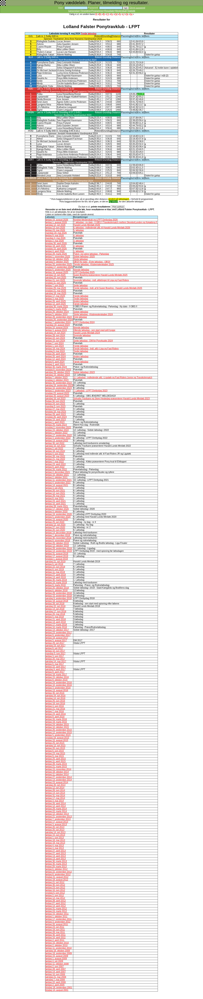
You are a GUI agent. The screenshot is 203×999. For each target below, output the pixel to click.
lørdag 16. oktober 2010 (57, 943)
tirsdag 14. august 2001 (56, 990)
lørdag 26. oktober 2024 (57, 312)
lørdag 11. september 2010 (58, 948)
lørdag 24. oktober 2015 (57, 724)
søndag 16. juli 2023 (55, 398)
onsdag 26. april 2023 (56, 417)
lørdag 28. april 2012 (55, 901)
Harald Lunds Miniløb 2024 (86, 333)
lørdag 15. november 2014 (58, 769)
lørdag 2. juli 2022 (54, 448)
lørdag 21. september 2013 (58, 816)
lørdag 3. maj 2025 (54, 298)
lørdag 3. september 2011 (57, 922)
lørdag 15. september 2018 (58, 596)
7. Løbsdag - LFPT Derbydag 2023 (90, 390)
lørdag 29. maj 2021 (55, 496)
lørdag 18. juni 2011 (55, 929)
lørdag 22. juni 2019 (55, 567)
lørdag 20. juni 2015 (55, 748)
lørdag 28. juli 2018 (54, 603)
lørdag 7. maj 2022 (54, 461)
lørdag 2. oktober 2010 (56, 945)
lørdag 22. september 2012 (58, 872)
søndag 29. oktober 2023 (57, 372)
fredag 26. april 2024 (55, 354)
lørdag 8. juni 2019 (54, 569)
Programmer (97, 11)
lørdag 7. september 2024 (58, 322)
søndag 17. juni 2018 (55, 611)
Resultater (109, 11)
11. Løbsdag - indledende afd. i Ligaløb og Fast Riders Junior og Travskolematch (112, 377)
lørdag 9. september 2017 (58, 635)
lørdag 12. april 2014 (55, 806)
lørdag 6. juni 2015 (54, 751)
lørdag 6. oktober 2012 (56, 869)
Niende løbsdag (81, 269)
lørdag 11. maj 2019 (55, 572)
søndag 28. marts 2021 (56, 506)
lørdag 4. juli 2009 (54, 961)
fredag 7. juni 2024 (54, 343)
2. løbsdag (78, 246)
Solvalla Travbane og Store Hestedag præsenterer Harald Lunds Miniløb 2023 (111, 398)
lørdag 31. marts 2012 (56, 908)
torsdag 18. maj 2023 (55, 411)
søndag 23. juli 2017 (55, 645)
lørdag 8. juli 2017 (54, 648)
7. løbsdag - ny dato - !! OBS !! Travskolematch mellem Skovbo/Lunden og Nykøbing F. (115, 222)
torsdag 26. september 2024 (59, 319)
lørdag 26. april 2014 (55, 803)
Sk (127, 14)
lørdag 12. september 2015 (58, 732)
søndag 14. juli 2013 (55, 832)
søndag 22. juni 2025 (55, 277)
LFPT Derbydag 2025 (84, 272)
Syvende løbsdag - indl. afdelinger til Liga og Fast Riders (101, 280)
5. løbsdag (78, 230)
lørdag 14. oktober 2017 (57, 630)
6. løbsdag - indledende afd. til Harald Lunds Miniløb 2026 (101, 227)
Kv (112, 14)
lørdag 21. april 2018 (55, 619)
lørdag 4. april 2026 (54, 251)
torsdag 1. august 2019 (56, 559)
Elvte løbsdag (80, 317)
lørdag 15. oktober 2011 (57, 914)
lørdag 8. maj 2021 (54, 498)
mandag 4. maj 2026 (55, 238)
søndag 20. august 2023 (57, 396)
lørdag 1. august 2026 (56, 222)
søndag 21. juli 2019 (55, 561)
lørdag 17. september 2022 (58, 435)
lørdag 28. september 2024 (58, 317)
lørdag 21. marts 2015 (56, 766)
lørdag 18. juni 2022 (55, 451)
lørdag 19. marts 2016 (56, 722)
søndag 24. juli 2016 (55, 695)
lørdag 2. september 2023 (58, 390)
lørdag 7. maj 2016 (54, 711)
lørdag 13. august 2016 (56, 690)
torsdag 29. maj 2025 (55, 288)
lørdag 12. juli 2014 (54, 787)
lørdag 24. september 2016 (58, 682)
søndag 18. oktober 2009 (57, 950)
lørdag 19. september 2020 (58, 514)
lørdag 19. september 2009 (58, 953)
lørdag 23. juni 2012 (55, 887)
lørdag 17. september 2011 (58, 919)
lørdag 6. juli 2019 (54, 564)
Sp (131, 14)
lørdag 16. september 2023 (58, 388)
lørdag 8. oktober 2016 (56, 680)
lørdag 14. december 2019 (58, 532)
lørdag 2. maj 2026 (54, 241)
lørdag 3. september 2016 (58, 688)
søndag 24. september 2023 (59, 385)
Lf (123, 14)
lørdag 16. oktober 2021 (57, 475)
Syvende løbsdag (82, 335)
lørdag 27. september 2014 (58, 777)
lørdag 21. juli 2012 (54, 882)
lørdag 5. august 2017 (56, 640)
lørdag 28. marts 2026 (56, 254)
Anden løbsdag (80, 301)
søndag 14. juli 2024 (55, 333)
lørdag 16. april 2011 (55, 937)
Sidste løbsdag (80, 312)
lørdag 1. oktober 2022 (56, 432)
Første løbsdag (80, 304)
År (120, 14)
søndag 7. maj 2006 (55, 979)
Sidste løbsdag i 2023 (84, 372)
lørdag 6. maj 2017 (54, 664)
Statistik (131, 11)
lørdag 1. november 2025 (57, 256)
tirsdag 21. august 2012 (56, 877)
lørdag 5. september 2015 (58, 735)
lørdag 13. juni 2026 (55, 227)
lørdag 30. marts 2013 (56, 861)
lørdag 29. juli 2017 (54, 643)
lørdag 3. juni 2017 (54, 656)
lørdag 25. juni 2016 (55, 701)
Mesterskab (121, 11)
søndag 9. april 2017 (55, 669)
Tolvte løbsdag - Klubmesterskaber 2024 (93, 314)
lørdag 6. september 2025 (58, 269)
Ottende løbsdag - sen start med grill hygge (94, 330)
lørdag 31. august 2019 (56, 553)
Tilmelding (85, 11)
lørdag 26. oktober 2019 (57, 543)
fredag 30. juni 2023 (55, 401)
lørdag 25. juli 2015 (54, 743)
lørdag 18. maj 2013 (55, 840)
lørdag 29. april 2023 (55, 414)
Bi (104, 14)
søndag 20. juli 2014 (55, 785)
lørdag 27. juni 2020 (55, 527)
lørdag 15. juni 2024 (55, 340)
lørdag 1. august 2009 (56, 958)
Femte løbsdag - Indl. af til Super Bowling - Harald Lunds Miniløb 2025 (107, 288)
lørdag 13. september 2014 (58, 780)
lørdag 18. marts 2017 (56, 674)
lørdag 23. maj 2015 (55, 753)
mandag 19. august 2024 (57, 325)
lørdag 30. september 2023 (58, 383)
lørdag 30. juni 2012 (55, 885)
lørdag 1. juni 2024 (54, 346)
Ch (107, 14)
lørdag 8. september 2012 (58, 874)
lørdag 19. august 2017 (56, 638)
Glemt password (137, 8)
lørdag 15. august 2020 (56, 519)
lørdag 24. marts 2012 (56, 911)
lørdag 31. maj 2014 (55, 795)
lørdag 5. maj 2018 (54, 617)
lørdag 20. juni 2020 (55, 530)
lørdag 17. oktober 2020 (57, 509)
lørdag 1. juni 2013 (54, 837)
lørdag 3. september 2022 (58, 438)
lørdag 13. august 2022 (56, 440)
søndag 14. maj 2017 (55, 661)
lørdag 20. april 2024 (55, 356)
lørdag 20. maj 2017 (55, 659)
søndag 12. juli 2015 (55, 745)
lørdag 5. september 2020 (58, 517)
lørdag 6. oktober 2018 (56, 590)
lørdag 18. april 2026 (55, 246)
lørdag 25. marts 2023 (56, 425)
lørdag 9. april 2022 (54, 467)
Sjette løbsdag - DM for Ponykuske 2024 (93, 340)
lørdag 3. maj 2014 (54, 801)
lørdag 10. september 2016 (58, 685)
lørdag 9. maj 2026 (54, 235)
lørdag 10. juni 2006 (55, 974)
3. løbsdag (78, 241)
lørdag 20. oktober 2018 (57, 588)
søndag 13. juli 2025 (55, 275)
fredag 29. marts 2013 (56, 866)
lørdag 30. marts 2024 (56, 367)
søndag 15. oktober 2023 (57, 375)
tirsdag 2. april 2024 (55, 364)
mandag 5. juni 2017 (55, 653)
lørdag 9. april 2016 (54, 716)
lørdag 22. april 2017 (55, 666)
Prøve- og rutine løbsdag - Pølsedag (91, 254)
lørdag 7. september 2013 (58, 819)
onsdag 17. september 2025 (59, 267)
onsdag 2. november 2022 (58, 427)
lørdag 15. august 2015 (56, 740)
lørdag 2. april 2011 (54, 940)
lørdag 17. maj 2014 (55, 798)
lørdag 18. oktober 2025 (57, 259)
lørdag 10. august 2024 (56, 327)
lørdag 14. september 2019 (58, 551)
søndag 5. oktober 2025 (57, 262)
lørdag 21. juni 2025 (55, 280)
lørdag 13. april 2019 (55, 577)
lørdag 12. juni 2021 (55, 493)
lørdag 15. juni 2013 (55, 835)
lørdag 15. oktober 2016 (57, 677)
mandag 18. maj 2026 (56, 233)
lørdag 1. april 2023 (54, 422)
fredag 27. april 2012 (55, 903)
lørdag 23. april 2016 (55, 714)
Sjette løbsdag (80, 285)
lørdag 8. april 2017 (54, 672)
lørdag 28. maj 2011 (55, 932)
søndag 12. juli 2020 (55, 525)
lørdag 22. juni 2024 (55, 338)
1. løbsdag (78, 251)
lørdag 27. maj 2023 (55, 409)
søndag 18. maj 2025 (55, 293)
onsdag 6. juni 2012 (55, 893)
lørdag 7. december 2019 (57, 535)
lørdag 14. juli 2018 (54, 609)
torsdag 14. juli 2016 (55, 698)
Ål (96, 14)
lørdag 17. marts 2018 (56, 624)
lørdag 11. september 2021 (58, 480)
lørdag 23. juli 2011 (54, 927)
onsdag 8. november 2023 (58, 369)
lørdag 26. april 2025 (55, 301)
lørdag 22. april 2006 (55, 982)
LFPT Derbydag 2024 (84, 322)
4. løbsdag (78, 235)
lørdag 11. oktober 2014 (57, 774)
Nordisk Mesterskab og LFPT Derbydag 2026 (95, 220)
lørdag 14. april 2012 (55, 906)
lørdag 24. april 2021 (55, 501)
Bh (100, 14)
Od (116, 14)
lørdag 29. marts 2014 (56, 808)
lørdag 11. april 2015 (55, 761)
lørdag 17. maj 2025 (55, 296)
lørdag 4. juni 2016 (54, 706)
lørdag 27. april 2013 (55, 851)
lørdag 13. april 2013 (55, 856)
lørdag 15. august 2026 (56, 220)
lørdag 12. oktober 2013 (57, 814)
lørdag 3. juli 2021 (54, 488)
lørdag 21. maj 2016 (55, 709)
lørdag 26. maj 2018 (55, 614)
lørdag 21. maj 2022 (55, 459)
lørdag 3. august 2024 (56, 330)
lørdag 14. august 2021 (56, 485)
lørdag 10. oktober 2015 (57, 727)
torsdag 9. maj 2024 (55, 351)
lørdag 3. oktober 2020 (56, 511)
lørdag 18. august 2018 (56, 601)
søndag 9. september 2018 (58, 598)
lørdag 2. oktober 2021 (56, 477)
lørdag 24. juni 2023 (55, 404)
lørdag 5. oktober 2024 (56, 314)
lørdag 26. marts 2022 (56, 469)
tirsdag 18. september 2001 (58, 987)
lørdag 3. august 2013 (56, 824)
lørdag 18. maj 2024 (55, 348)
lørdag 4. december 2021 (57, 472)
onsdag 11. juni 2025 (55, 283)
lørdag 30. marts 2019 (56, 580)
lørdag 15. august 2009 (56, 956)
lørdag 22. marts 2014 (56, 811)
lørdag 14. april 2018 (55, 622)
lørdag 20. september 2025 (58, 264)
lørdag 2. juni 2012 (54, 895)
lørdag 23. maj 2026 (55, 230)
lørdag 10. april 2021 (55, 503)
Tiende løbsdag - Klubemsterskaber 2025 (93, 264)
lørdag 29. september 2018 (58, 593)
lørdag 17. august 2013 (56, 822)
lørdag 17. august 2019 (56, 556)
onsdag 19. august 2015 (57, 737)
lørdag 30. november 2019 (58, 538)
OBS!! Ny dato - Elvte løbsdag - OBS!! (91, 262)
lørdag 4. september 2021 (58, 482)
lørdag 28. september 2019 (58, 548)
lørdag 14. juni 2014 (55, 793)
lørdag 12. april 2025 (55, 304)
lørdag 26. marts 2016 (56, 719)
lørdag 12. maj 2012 (55, 898)
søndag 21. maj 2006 (55, 977)
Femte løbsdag (80, 346)
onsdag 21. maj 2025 (55, 291)
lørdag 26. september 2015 (58, 730)
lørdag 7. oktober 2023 (56, 377)
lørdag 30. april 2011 (55, 935)
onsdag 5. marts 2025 (56, 309)
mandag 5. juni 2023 (55, 406)
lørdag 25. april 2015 (55, 759)
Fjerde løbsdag (80, 296)
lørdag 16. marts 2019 (56, 582)
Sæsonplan (74, 11)
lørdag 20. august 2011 (56, 924)
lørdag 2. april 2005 (54, 985)
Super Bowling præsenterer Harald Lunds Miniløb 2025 (100, 275)
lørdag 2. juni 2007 (54, 966)
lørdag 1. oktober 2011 (56, 916)
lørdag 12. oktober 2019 (57, 546)
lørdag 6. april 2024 (54, 361)
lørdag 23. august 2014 (56, 782)
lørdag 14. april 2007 (55, 971)
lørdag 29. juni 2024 (55, 335)
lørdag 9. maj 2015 (54, 756)
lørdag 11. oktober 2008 (57, 964)
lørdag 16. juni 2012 (55, 890)
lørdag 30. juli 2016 (54, 693)
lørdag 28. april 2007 (55, 969)
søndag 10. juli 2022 (55, 446)
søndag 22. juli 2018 (55, 606)
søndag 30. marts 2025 (56, 306)
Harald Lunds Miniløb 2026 (86, 225)
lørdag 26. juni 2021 (55, 490)
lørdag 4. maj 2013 (54, 845)
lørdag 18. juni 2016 (55, 703)
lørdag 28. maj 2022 (55, 456)
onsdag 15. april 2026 (56, 248)
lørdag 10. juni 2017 (55, 651)
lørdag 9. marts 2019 (55, 585)
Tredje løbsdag (88, 33)
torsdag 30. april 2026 (56, 243)
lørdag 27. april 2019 (55, 574)
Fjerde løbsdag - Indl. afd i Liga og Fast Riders (96, 348)
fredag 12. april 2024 (55, 359)
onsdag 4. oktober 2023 (56, 380)
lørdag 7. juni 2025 (54, 285)
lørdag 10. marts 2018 (56, 627)
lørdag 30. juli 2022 (54, 443)
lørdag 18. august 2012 (56, 879)
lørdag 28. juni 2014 (55, 790)
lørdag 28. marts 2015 (56, 764)
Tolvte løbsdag (80, 259)
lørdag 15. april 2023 (55, 419)
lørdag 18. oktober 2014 (57, 772)
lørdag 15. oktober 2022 (57, 430)
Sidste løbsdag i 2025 (84, 256)
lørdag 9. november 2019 (57, 540)
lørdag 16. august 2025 (56, 272)
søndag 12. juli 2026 (55, 225)
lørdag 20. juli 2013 (54, 827)
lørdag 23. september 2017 (58, 632)
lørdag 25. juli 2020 (54, 522)
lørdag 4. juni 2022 (54, 454)
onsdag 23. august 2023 (57, 393)
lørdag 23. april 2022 (55, 464)
